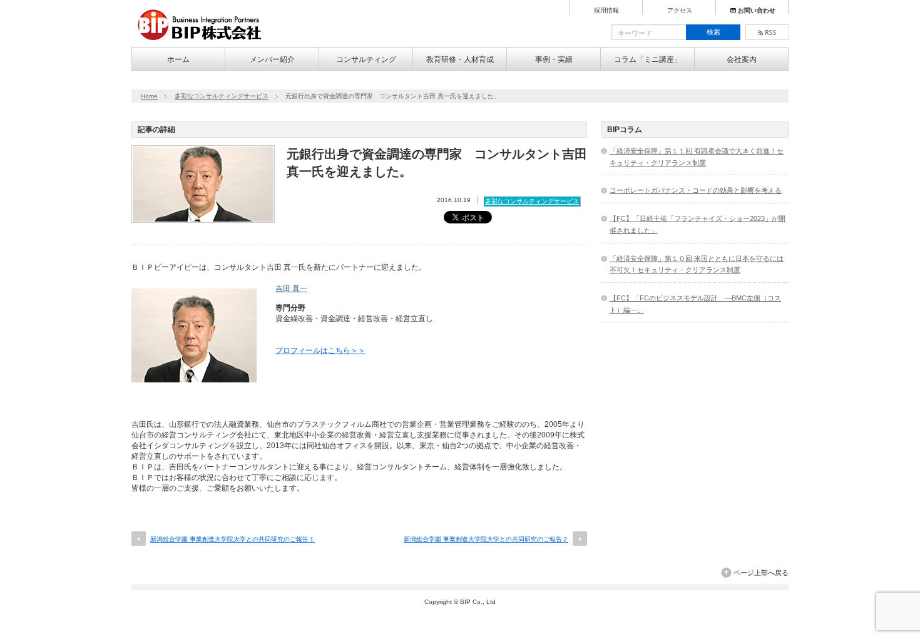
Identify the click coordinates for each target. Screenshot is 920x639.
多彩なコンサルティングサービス (221, 96)
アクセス (679, 11)
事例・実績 (554, 59)
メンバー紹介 (272, 59)
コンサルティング (366, 59)
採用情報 (606, 11)
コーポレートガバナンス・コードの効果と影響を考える (696, 190)
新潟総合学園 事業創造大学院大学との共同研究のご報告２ (486, 539)
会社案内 (742, 59)
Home (149, 96)
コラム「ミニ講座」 (648, 59)
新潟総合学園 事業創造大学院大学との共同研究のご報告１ (232, 539)
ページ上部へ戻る (761, 572)
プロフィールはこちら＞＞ (320, 350)
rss (767, 32)
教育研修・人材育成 (460, 59)
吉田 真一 (291, 288)
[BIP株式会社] (204, 41)
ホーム (178, 59)
